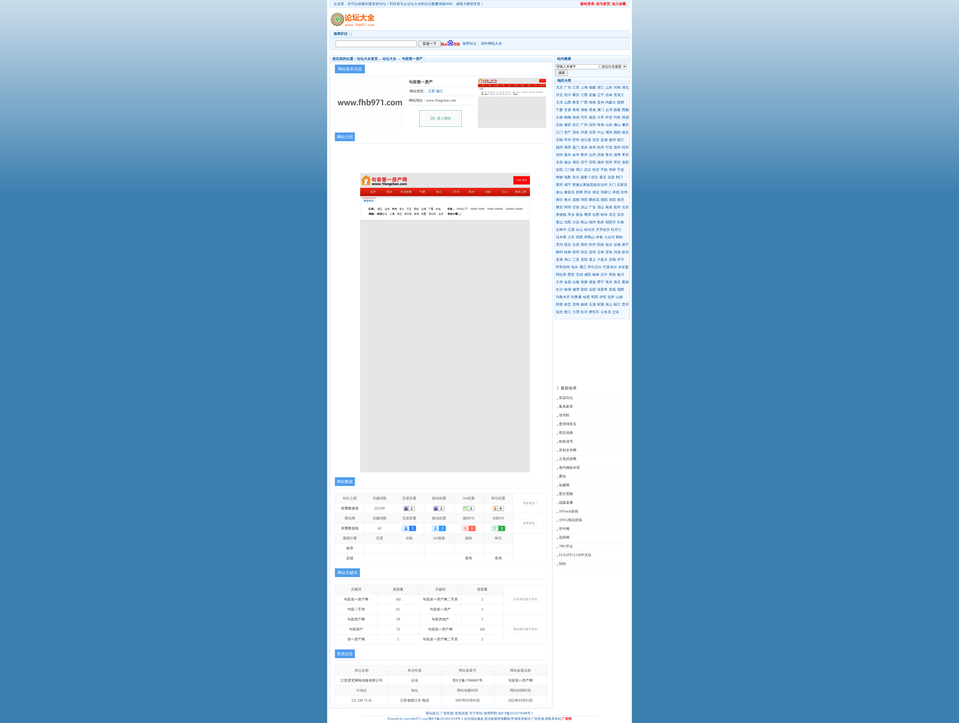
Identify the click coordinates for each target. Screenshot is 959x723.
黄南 (625, 282)
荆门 (619, 177)
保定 (595, 192)
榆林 (595, 274)
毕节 (620, 259)
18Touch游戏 (568, 511)
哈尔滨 (589, 230)
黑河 (559, 244)
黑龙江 (619, 95)
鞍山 (584, 222)
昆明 (575, 304)
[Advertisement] (508, 19)
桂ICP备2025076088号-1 (515, 713)
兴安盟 (623, 267)
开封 (617, 162)
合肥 (595, 215)
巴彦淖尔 (610, 267)
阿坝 (567, 207)
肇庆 (625, 125)
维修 (559, 177)
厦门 (575, 147)
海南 (592, 102)
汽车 (584, 117)
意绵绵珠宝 (567, 424)
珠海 (600, 125)
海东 (608, 282)
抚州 (617, 207)
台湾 (608, 110)
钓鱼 (617, 117)
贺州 (592, 252)
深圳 (592, 125)
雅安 (559, 207)
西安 (571, 274)
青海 (575, 110)
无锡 (559, 140)
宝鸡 (579, 274)
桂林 (567, 252)
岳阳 (592, 289)
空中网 (564, 529)
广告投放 (446, 713)
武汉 (587, 170)
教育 (575, 102)
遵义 (592, 259)
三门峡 (569, 170)
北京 (559, 87)
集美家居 (566, 406)
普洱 (625, 304)
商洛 (612, 274)
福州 (559, 147)
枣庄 (625, 155)
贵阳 (584, 259)
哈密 (586, 297)
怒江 (567, 312)
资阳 (612, 200)
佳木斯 (561, 237)
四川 (567, 95)
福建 (592, 87)
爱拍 (562, 476)
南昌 (608, 207)
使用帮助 (490, 713)
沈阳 (567, 222)
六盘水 (602, 259)
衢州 (584, 155)
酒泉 (592, 282)
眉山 (600, 207)
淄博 (617, 155)
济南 (600, 155)
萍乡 (571, 215)
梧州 (575, 252)
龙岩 (584, 147)
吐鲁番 (576, 297)
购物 (567, 117)
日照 (592, 162)
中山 (600, 132)
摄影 (584, 177)
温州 (617, 147)
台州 (592, 155)
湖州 (559, 155)
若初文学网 (567, 450)
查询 (468, 558)
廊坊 (559, 200)
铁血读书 (566, 441)
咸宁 (567, 185)
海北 (617, 282)
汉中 (604, 274)
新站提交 (432, 713)
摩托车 (594, 312)
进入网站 (444, 118)
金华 (575, 155)
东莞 (592, 132)
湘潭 (575, 289)
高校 (559, 125)
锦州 (592, 222)
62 (379, 528)
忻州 (592, 244)
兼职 (567, 125)
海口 (567, 259)
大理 (575, 312)
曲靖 (584, 304)
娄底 (612, 289)
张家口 (606, 192)
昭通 (600, 304)
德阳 (604, 200)
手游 (620, 170)
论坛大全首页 (367, 59)
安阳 (559, 170)
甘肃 (567, 110)
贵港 (559, 259)
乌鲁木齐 (563, 297)
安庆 (620, 215)
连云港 (586, 140)
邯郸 (579, 192)
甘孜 (575, 207)
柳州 (559, 252)
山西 (567, 102)
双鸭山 (589, 237)
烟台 (567, 162)
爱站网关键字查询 (525, 629)
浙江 (600, 87)
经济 (595, 170)
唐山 (559, 192)
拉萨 (611, 297)
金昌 (567, 282)
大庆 (571, 237)
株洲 (567, 289)
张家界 (602, 289)
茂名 (575, 132)
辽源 (571, 230)
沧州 (624, 192)
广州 (584, 125)
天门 (612, 185)
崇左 (584, 252)
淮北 (612, 215)
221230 (379, 508)
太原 (575, 244)
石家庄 (622, 185)
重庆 (575, 95)
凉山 (584, 207)
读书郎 (564, 415)
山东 (608, 87)
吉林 (608, 95)
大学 (600, 117)
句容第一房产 (412, 59)
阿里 (559, 304)
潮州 (608, 132)
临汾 (608, 244)
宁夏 (559, 110)
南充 (620, 200)
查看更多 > (530, 503)
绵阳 (584, 200)
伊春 (599, 237)
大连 (575, 222)
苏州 (575, 140)
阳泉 (600, 244)
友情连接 (461, 713)
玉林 (600, 252)
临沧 (559, 312)
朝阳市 (610, 222)
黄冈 (559, 185)
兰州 (559, 282)
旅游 (592, 117)
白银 (575, 282)
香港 (592, 110)
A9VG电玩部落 (570, 520)
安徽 (592, 95)
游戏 (575, 117)
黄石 (602, 177)
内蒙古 (610, 102)
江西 (584, 95)
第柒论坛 (566, 398)
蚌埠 (604, 215)
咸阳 (587, 274)
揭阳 (617, 132)
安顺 (612, 259)
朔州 (584, 244)
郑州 (608, 162)
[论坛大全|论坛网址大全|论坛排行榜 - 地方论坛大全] (352, 15)
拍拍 (562, 564)
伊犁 (602, 297)
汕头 (608, 125)
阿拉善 (561, 274)
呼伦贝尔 (595, 267)
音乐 (575, 177)
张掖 (584, 282)
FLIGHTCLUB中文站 (575, 555)
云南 (559, 117)
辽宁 (600, 95)
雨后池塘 (566, 433)
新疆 (617, 110)
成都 (575, 200)
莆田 (567, 147)
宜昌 (611, 177)
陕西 (620, 102)
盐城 (604, 140)
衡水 (567, 200)
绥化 (567, 244)
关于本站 (475, 713)
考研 (612, 170)
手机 (604, 170)
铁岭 (600, 222)
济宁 (584, 162)
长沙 (559, 289)
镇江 (620, 140)
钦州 (625, 252)
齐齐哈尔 (603, 230)
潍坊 (575, 162)
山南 (619, 297)
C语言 (593, 177)
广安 (592, 207)
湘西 (620, 289)
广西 (584, 102)
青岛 (608, 155)
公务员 (606, 312)
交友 (615, 312)
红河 (584, 312)
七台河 (609, 237)
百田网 (564, 537)
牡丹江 (616, 230)
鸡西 (579, 237)
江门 (559, 132)
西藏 (625, 110)
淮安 (595, 140)
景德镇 (561, 215)
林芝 (567, 304)
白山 (579, 230)
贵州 (600, 102)
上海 (584, 87)
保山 (608, 304)
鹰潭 (587, 215)
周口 (579, 170)
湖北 (625, 87)
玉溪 (592, 304)
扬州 (612, 140)
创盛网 (564, 485)
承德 (615, 192)
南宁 (625, 244)
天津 (559, 102)
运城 (617, 244)
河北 (559, 95)
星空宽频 (566, 494)
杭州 (600, 147)
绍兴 (625, 147)
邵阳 (584, 289)
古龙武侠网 (567, 459)
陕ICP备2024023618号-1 (445, 719)
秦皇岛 (569, 192)
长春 (620, 222)
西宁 (600, 282)
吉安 (625, 207)
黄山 (559, 222)
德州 (600, 162)
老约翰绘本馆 (569, 468)
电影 (567, 177)
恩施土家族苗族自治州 (589, 185)
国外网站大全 (491, 43)
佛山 (617, 125)
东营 (559, 162)
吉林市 (561, 230)
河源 (584, 132)
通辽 (582, 267)
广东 (567, 87)
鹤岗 (619, 237)
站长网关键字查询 (525, 599)
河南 (617, 87)
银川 (620, 274)
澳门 (600, 110)
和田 (594, 297)
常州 (567, 140)
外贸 (608, 117)
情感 (625, 117)
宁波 (608, 147)
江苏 (575, 87)
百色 (608, 252)
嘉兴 (567, 155)
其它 (575, 125)
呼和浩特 (563, 267)
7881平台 (566, 546)
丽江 (617, 304)
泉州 (592, 147)
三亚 (575, 259)
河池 (617, 252)
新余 (579, 215)
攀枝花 (594, 200)
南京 (625, 132)
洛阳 (625, 162)
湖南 (584, 110)
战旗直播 (566, 502)
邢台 (587, 192)
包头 (574, 267)
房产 (567, 132)
